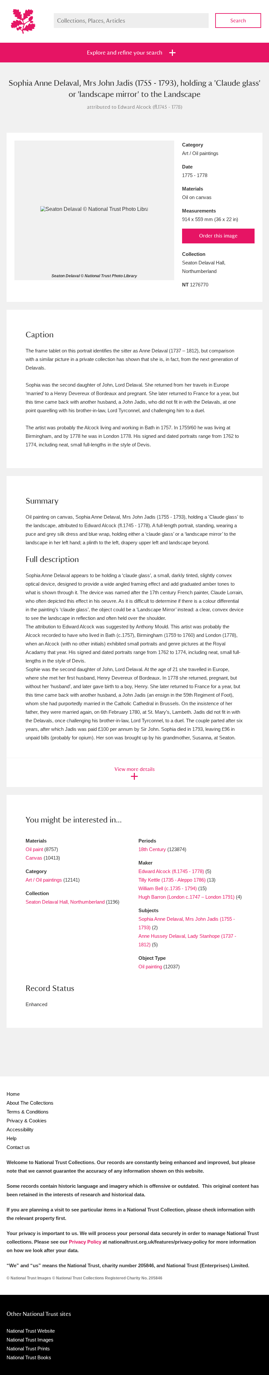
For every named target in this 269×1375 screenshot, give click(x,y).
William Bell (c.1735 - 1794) (167, 888)
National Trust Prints (28, 1348)
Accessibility (20, 1129)
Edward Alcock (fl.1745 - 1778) (171, 871)
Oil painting (150, 966)
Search (238, 20)
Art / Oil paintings (44, 880)
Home (13, 1094)
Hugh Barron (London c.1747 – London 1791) (186, 897)
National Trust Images (30, 1339)
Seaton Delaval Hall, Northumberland (65, 902)
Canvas (34, 858)
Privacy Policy (85, 1242)
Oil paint (34, 849)
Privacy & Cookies (27, 1120)
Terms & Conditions (28, 1112)
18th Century (152, 849)
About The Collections (30, 1103)
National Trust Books (29, 1357)
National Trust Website (31, 1331)
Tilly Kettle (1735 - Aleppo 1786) (172, 880)
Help (11, 1138)
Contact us (18, 1147)
